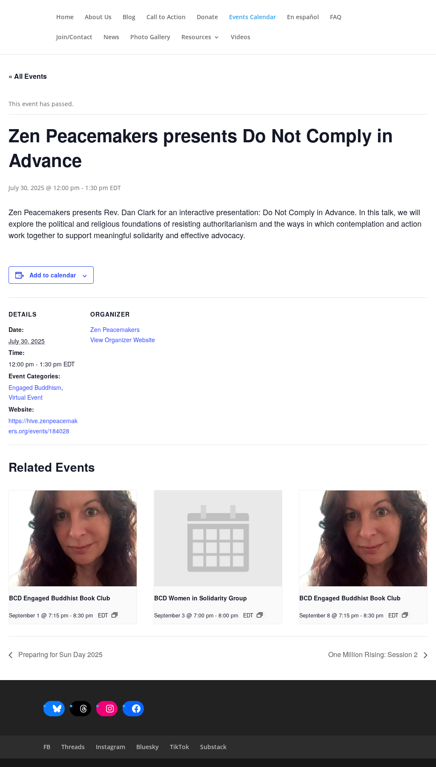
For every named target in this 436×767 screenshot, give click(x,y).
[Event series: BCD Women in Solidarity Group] (260, 614)
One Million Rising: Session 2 (373, 654)
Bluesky (147, 747)
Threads (73, 747)
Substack (213, 747)
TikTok (179, 747)
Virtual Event (26, 397)
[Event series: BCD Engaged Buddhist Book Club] (115, 614)
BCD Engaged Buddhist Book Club (59, 598)
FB (46, 747)
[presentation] (73, 538)
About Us (98, 17)
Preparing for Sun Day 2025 (60, 654)
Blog (129, 17)
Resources (196, 37)
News (111, 37)
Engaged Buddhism (35, 387)
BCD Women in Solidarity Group (200, 598)
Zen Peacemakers (115, 329)
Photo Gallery (150, 37)
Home (65, 17)
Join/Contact (74, 37)
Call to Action (166, 17)
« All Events (28, 76)
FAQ (335, 17)
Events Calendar (252, 17)
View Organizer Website (122, 339)
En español (303, 17)
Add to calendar (52, 275)
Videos (240, 37)
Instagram (110, 747)
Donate (207, 17)
